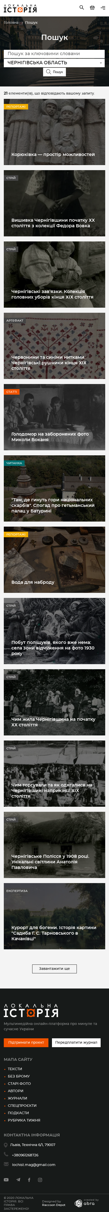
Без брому (19, 1076)
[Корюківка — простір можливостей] (54, 132)
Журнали (17, 1098)
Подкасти (18, 1113)
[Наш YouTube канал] (6, 1180)
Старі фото (19, 1084)
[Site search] (82, 8)
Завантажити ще (54, 969)
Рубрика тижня (24, 1120)
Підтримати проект (26, 1042)
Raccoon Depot (53, 1204)
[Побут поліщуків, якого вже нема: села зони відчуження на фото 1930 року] (54, 631)
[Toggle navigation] (103, 8)
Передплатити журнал (76, 1042)
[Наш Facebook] (29, 1181)
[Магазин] (92, 8)
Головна (11, 23)
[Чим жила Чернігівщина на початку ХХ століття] (54, 702)
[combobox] (54, 63)
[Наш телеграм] (18, 1180)
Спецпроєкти (22, 1106)
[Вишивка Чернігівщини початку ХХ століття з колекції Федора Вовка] (54, 203)
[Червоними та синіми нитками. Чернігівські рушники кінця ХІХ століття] (54, 346)
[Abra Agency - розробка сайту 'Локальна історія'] (89, 1203)
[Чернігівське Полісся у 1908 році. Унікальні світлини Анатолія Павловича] (54, 845)
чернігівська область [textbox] (37, 63)
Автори (15, 1091)
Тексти (15, 1069)
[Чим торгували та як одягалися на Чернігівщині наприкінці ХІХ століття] (54, 773)
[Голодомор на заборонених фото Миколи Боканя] (54, 417)
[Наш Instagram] (40, 1181)
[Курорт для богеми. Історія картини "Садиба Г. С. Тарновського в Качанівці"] (54, 916)
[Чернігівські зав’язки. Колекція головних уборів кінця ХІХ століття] (54, 274)
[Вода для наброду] (54, 560)
